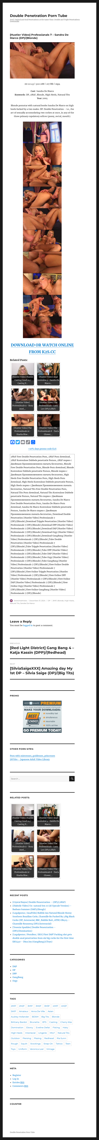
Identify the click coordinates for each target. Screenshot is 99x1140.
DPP (15, 973)
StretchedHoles (20, 601)
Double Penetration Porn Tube (38, 15)
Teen (68, 1043)
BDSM (35, 1017)
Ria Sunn (61, 1038)
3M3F (47, 1006)
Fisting (56, 1027)
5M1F (13, 1011)
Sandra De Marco (27, 603)
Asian (50, 1011)
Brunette (34, 1022)
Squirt (24, 1043)
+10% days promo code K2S (42, 448)
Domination (17, 1027)
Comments (20, 1086)
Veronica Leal (36, 1049)
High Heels (69, 601)
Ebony (29, 1027)
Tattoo (59, 1043)
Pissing (37, 1038)
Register (17, 1075)
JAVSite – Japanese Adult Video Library (30, 759)
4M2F (64, 1006)
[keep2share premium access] (42, 717)
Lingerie (42, 1033)
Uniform (22, 1049)
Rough (14, 1043)
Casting (53, 1022)
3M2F (38, 1006)
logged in (28, 625)
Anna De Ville (38, 1011)
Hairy (65, 1027)
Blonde (60, 601)
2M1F (55, 601)
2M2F (22, 1006)
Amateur (23, 1011)
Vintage (50, 1049)
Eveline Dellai (43, 1027)
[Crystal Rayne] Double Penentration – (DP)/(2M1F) (39, 902)
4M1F (55, 1006)
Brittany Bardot (19, 1022)
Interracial (30, 1033)
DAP (15, 966)
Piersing (27, 1038)
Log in (16, 1079)
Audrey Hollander (20, 1017)
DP (49, 601)
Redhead (49, 1038)
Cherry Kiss (66, 1022)
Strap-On (48, 1043)
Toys (13, 1049)
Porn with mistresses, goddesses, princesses (32, 755)
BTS (44, 1022)
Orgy (15, 980)
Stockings (35, 1043)
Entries (18, 1082)
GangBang (18, 977)
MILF (52, 1033)
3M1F (30, 1006)
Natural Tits (14, 603)
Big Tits (45, 1017)
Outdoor (15, 1038)
